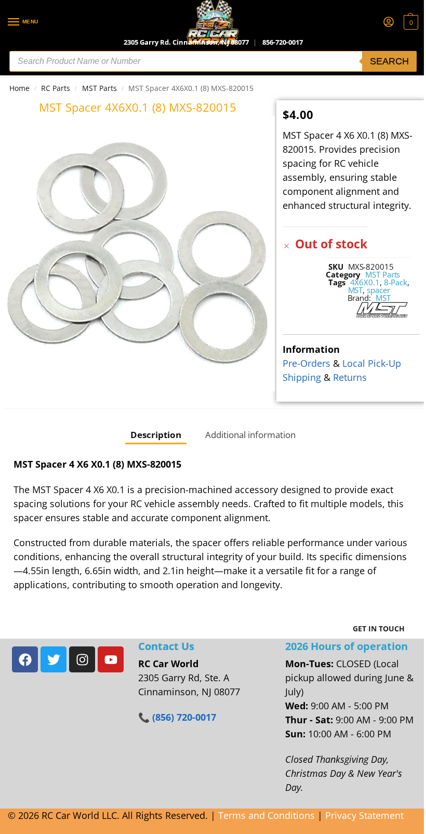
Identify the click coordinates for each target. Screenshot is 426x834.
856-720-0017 (282, 42)
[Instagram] (82, 659)
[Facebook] (25, 659)
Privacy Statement (364, 815)
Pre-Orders (306, 363)
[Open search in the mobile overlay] (213, 61)
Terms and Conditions (266, 815)
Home (19, 88)
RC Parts (55, 88)
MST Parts (99, 88)
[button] (409, 22)
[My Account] (388, 22)
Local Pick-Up (371, 363)
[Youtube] (111, 659)
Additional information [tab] (250, 434)
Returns (350, 377)
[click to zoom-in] (137, 253)
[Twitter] (53, 659)
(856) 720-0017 (184, 717)
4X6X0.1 (365, 282)
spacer (378, 290)
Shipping (302, 377)
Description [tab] (155, 434)
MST (355, 290)
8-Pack (395, 282)
